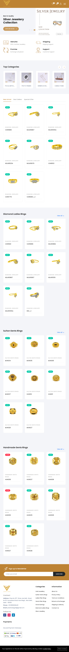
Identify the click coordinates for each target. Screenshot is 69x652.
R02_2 (29, 311)
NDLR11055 (51, 277)
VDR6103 (51, 163)
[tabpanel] (34, 23)
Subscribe (59, 574)
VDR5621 (8, 244)
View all (60, 216)
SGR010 (29, 394)
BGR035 (29, 361)
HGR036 (8, 479)
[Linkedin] (13, 615)
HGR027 (8, 551)
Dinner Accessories (15, 86)
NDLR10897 (30, 277)
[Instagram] (9, 615)
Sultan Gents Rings (12, 358)
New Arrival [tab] (7, 99)
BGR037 (8, 394)
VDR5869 (8, 130)
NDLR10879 (30, 163)
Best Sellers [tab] (17, 99)
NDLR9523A (9, 163)
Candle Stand (30, 86)
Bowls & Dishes (47, 86)
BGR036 (51, 361)
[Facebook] (4, 615)
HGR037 (29, 479)
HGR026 (51, 515)
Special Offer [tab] (29, 99)
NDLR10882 (52, 244)
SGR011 (50, 394)
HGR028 (29, 551)
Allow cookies (62, 649)
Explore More (10, 27)
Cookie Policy (47, 649)
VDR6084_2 (31, 197)
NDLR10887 (30, 130)
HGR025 (29, 515)
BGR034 (8, 361)
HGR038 (51, 479)
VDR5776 (8, 197)
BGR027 (29, 428)
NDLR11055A (52, 130)
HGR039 (8, 515)
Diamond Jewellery (11, 127)
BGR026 (8, 428)
